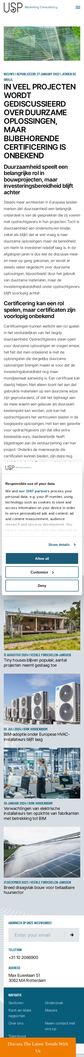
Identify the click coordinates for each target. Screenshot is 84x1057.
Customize (39, 572)
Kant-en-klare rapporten (19, 1012)
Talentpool (17, 1036)
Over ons (15, 1023)
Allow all (42, 558)
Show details (59, 545)
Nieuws (51, 1010)
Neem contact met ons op (60, 1025)
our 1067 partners (34, 491)
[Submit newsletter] (72, 935)
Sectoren (15, 1002)
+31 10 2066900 (23, 957)
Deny (42, 586)
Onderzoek (54, 1002)
